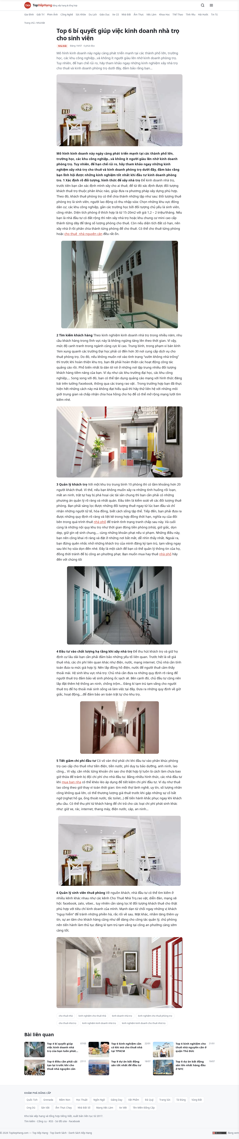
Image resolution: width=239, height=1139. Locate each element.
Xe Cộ (115, 14)
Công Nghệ (67, 14)
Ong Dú (31, 1107)
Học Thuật (81, 1099)
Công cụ (42, 1121)
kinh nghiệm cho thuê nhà (92, 1015)
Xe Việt (123, 1107)
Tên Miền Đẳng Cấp (144, 1107)
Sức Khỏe (81, 14)
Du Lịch (93, 14)
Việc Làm (151, 14)
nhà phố (100, 522)
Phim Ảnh (52, 14)
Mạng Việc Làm (104, 1107)
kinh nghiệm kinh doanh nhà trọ (99, 1023)
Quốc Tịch (32, 1099)
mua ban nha (71, 782)
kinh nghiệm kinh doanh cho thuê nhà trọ (144, 1023)
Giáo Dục (105, 14)
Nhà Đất (126, 14)
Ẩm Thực (139, 14)
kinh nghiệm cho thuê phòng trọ (155, 1015)
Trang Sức (164, 1099)
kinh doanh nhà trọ (122, 1015)
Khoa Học (164, 14)
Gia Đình (29, 14)
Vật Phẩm (133, 1099)
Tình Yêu (190, 14)
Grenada (48, 1099)
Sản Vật (45, 1107)
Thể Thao (178, 14)
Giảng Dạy (116, 1099)
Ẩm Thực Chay (63, 1107)
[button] (202, 5)
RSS (51, 1121)
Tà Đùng (181, 1099)
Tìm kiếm (29, 1121)
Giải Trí (40, 14)
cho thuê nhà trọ (67, 1023)
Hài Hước (203, 14)
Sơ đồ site (61, 1121)
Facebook (74, 1121)
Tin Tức (215, 14)
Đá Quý (149, 1099)
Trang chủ (29, 22)
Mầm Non (64, 1099)
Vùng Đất (197, 1099)
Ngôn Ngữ (99, 1099)
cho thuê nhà (66, 1015)
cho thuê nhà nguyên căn (83, 234)
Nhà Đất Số (84, 1107)
